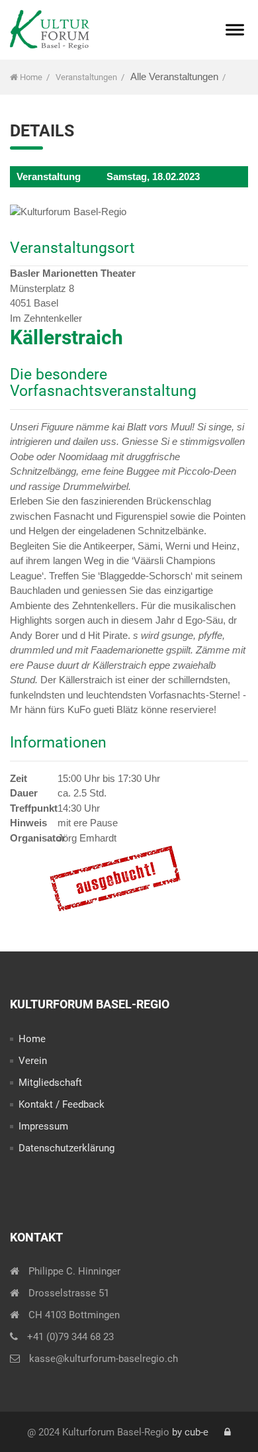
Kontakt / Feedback (62, 1104)
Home (30, 77)
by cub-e (190, 1432)
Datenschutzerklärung (66, 1148)
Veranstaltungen (86, 77)
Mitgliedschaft (50, 1083)
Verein (33, 1061)
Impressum (43, 1126)
